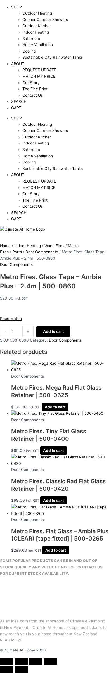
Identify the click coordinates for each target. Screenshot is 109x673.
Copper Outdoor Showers (45, 19)
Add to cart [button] (55, 407)
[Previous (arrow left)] (6, 669)
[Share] (35, 661)
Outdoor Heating (37, 13)
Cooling (29, 51)
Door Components (41, 252)
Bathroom (31, 38)
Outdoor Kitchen (37, 25)
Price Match (11, 318)
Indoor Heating (35, 32)
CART (16, 108)
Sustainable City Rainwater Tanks (52, 57)
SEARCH (19, 101)
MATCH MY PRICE (38, 76)
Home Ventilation (37, 44)
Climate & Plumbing (87, 621)
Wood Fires (54, 245)
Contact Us (32, 95)
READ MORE (11, 640)
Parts (17, 252)
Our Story (31, 82)
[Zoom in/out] (6, 661)
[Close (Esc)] (50, 661)
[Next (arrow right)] (21, 669)
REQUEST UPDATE (39, 70)
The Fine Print (35, 89)
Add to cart (53, 331)
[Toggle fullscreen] (21, 661)
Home (5, 245)
